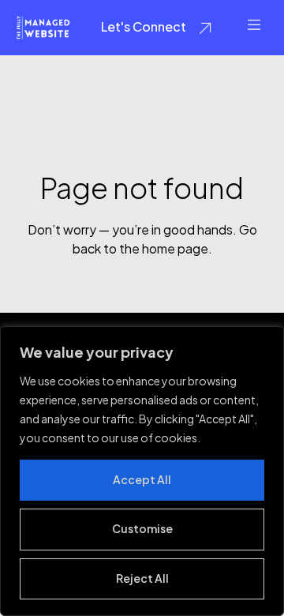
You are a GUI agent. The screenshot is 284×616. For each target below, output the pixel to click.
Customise (142, 528)
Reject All (142, 578)
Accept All (142, 479)
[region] (142, 471)
